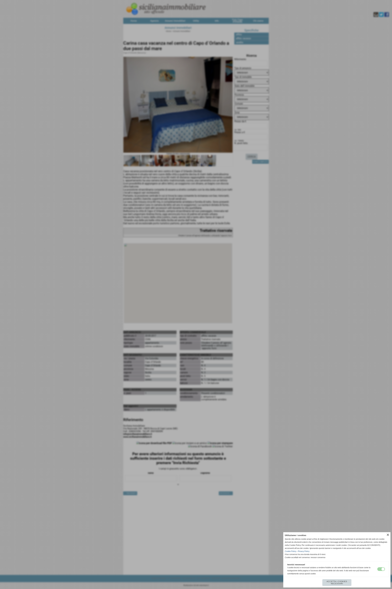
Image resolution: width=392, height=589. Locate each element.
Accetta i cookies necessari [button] (337, 582)
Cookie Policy (290, 551)
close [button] (388, 535)
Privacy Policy (303, 551)
